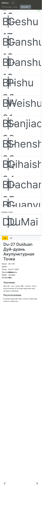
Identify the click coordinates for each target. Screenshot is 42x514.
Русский (24, 7)
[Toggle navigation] (13, 3)
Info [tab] (4, 238)
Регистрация (7, 7)
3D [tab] (11, 238)
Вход (15, 7)
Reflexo (5, 3)
